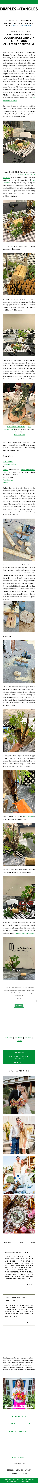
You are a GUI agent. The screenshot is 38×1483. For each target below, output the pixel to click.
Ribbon (5, 483)
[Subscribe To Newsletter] (20, 1062)
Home (21, 1242)
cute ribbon (28, 817)
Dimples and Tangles (25, 1479)
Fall (26, 1056)
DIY (10, 1056)
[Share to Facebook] (15, 1062)
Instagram (9, 1038)
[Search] (29, 1423)
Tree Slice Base (19, 434)
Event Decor (18, 1056)
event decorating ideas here (25, 933)
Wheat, (5, 469)
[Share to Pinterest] (23, 1062)
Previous (7, 1242)
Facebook (18, 1038)
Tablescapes (19, 1058)
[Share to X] (17, 1062)
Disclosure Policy (21, 26)
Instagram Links (19, 1474)
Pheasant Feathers (28, 469)
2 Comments (19, 1052)
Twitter (19, 1040)
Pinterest (28, 1038)
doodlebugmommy (14, 1252)
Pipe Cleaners (8, 480)
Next (33, 1242)
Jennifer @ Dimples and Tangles (16, 1299)
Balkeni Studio (24, 1481)
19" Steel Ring (8, 461)
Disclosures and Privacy (19, 1470)
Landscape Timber (9, 464)
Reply (29, 1284)
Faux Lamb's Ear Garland (16, 426)
